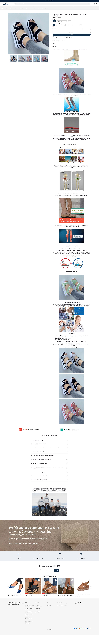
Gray (66, 21)
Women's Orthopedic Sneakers (10, 6)
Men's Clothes (47, 8)
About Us (37, 602)
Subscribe (56, 570)
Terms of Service (38, 612)
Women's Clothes (41, 8)
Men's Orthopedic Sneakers (53, 6)
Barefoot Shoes (21, 8)
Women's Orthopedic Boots (31, 6)
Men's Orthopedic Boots (72, 6)
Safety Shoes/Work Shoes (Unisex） (31, 8)
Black (54, 21)
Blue (69, 21)
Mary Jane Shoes (90, 6)
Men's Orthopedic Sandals (63, 6)
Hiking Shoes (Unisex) (5, 8)
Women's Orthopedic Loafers (42, 6)
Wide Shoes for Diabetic (13, 8)
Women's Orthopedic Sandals (21, 6)
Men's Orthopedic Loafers (82, 6)
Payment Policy (38, 609)
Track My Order (49, 605)
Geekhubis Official (50, 629)
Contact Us (37, 605)
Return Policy (38, 608)
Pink (58, 21)
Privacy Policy (38, 611)
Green (62, 21)
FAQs (47, 602)
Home (3, 6)
